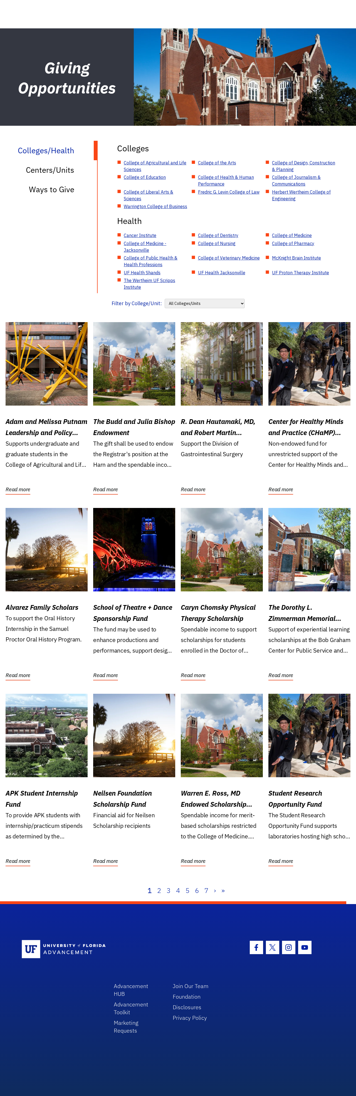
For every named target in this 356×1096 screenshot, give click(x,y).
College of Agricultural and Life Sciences (155, 166)
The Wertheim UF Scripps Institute (149, 284)
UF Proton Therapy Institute (300, 272)
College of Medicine (292, 235)
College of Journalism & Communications (296, 180)
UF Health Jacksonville (221, 272)
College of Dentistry (218, 235)
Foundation (187, 996)
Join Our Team (191, 986)
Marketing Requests (126, 1026)
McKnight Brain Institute (296, 258)
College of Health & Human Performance (226, 180)
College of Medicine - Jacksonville (145, 247)
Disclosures (187, 1007)
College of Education (145, 177)
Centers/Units (50, 170)
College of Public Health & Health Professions (150, 261)
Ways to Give (51, 189)
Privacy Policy (190, 1017)
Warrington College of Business (155, 206)
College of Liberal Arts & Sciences (148, 195)
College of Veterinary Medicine (229, 258)
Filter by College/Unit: (137, 303)
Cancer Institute (140, 235)
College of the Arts (217, 163)
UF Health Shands (142, 272)
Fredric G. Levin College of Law (228, 192)
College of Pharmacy (293, 243)
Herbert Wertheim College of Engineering (301, 195)
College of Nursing (217, 243)
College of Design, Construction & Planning (303, 166)
